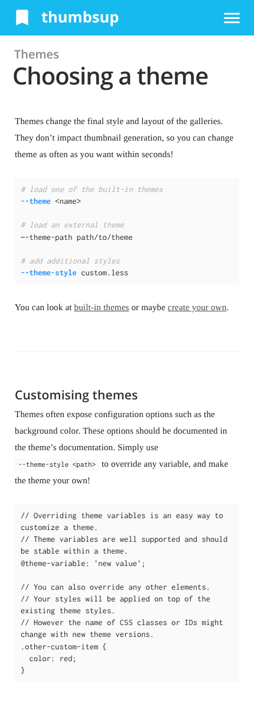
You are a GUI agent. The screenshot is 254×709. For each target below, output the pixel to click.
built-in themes (101, 308)
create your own (197, 308)
